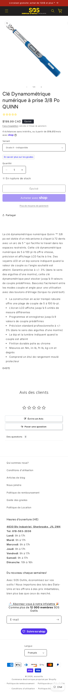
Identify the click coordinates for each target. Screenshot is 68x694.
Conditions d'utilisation (20, 470)
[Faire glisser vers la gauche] (26, 87)
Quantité (7, 163)
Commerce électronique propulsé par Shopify (34, 679)
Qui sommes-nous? (18, 462)
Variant (6, 141)
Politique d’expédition (49, 688)
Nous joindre (14, 485)
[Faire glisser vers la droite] (41, 87)
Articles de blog (16, 477)
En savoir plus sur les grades (18, 157)
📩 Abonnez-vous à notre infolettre (32, 604)
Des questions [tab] (14, 436)
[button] (6, 10)
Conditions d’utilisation (23, 688)
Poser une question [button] (36, 426)
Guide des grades (17, 500)
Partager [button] (11, 215)
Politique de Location (19, 507)
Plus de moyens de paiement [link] (34, 205)
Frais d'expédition (10, 126)
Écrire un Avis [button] (35, 418)
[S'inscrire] (57, 619)
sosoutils (38, 676)
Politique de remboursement (23, 492)
